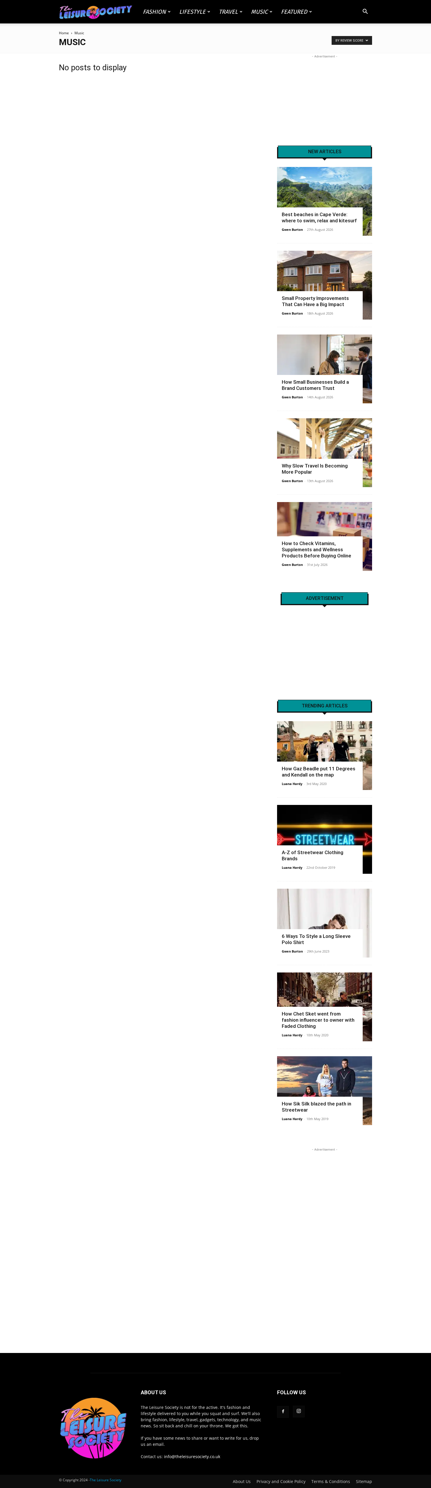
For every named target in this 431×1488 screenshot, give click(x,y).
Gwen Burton (292, 229)
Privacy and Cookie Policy (281, 1481)
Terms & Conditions (330, 1481)
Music (259, 11)
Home (64, 32)
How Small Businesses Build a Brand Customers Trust (315, 385)
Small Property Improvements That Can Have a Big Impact (315, 301)
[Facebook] (283, 1412)
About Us (242, 1481)
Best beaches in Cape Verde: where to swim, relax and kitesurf (319, 217)
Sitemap (364, 1481)
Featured (294, 11)
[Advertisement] (325, 96)
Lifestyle (192, 11)
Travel (228, 11)
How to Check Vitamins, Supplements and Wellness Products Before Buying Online (316, 549)
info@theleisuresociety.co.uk (192, 1456)
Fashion (154, 11)
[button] (365, 12)
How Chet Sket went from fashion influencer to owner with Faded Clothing (318, 1020)
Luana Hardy (292, 783)
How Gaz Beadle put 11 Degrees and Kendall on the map (318, 772)
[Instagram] (299, 1411)
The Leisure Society (105, 1479)
